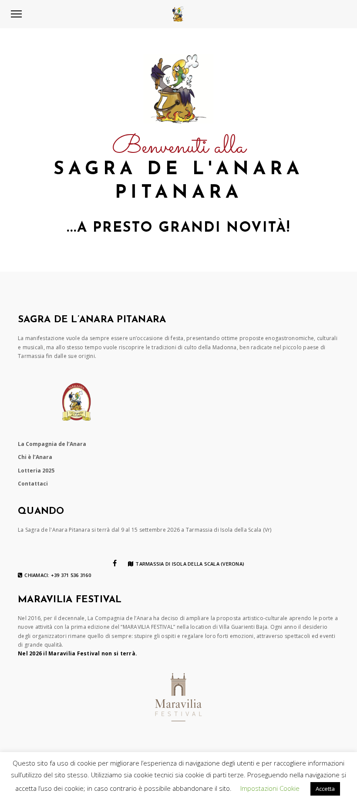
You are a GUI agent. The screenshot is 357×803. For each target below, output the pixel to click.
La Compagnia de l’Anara (52, 444)
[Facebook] (115, 563)
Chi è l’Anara (35, 457)
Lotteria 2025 (36, 470)
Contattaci (33, 483)
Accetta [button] (325, 789)
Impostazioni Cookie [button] (270, 788)
